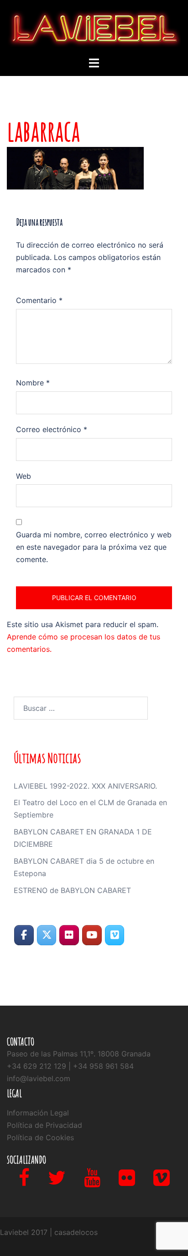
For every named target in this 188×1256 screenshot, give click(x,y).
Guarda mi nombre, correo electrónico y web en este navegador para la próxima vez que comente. (94, 547)
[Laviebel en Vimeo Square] (115, 935)
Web (23, 476)
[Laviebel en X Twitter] (47, 935)
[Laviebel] (94, 27)
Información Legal (38, 1112)
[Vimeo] (161, 1181)
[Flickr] (127, 1181)
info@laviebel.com (38, 1078)
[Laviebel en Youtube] (92, 935)
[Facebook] (24, 1181)
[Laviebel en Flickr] (69, 935)
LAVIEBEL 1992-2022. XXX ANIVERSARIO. (85, 785)
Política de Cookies (40, 1137)
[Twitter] (57, 1181)
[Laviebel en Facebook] (24, 935)
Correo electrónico (51, 429)
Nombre (33, 382)
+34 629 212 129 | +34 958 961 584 (70, 1066)
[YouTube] (92, 1181)
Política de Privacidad (44, 1125)
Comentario (39, 300)
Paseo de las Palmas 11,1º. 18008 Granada (79, 1053)
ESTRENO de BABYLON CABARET (72, 890)
